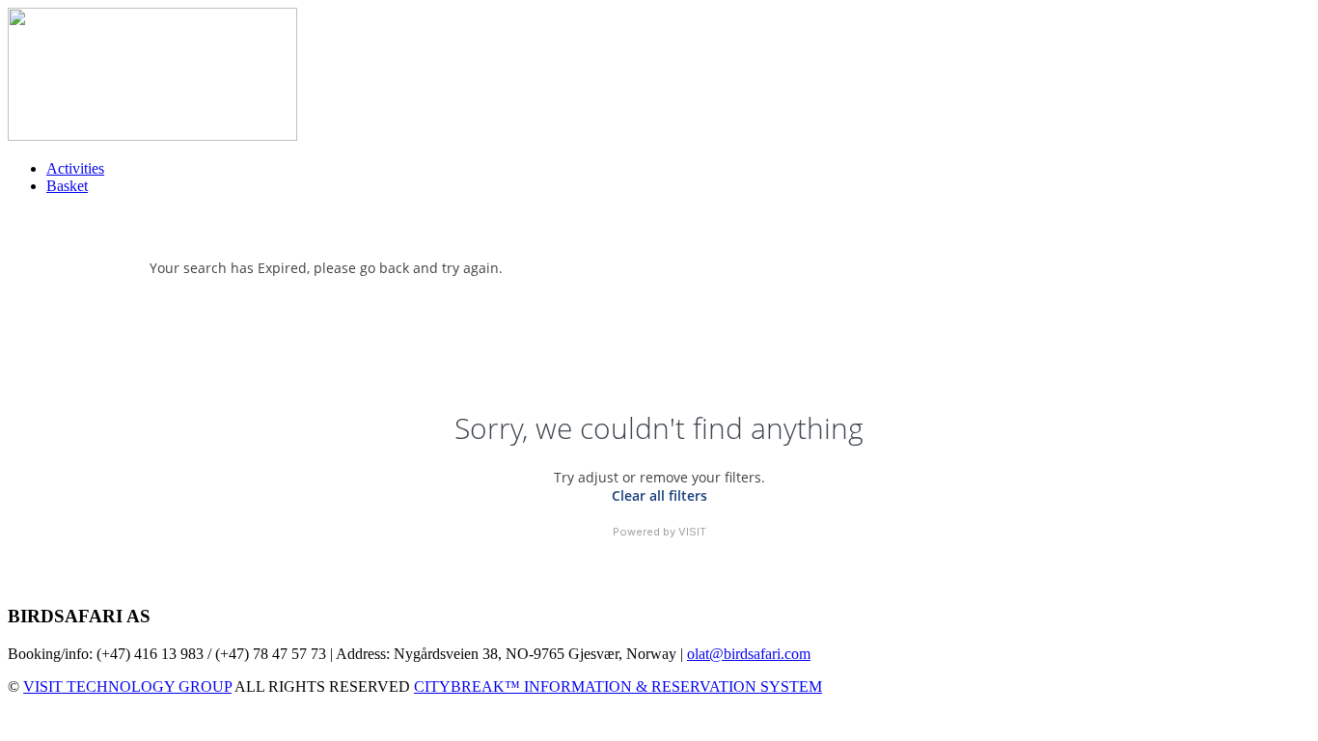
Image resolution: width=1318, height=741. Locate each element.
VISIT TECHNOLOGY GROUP (127, 686)
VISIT (692, 531)
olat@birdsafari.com (748, 653)
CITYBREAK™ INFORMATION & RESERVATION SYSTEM (618, 686)
